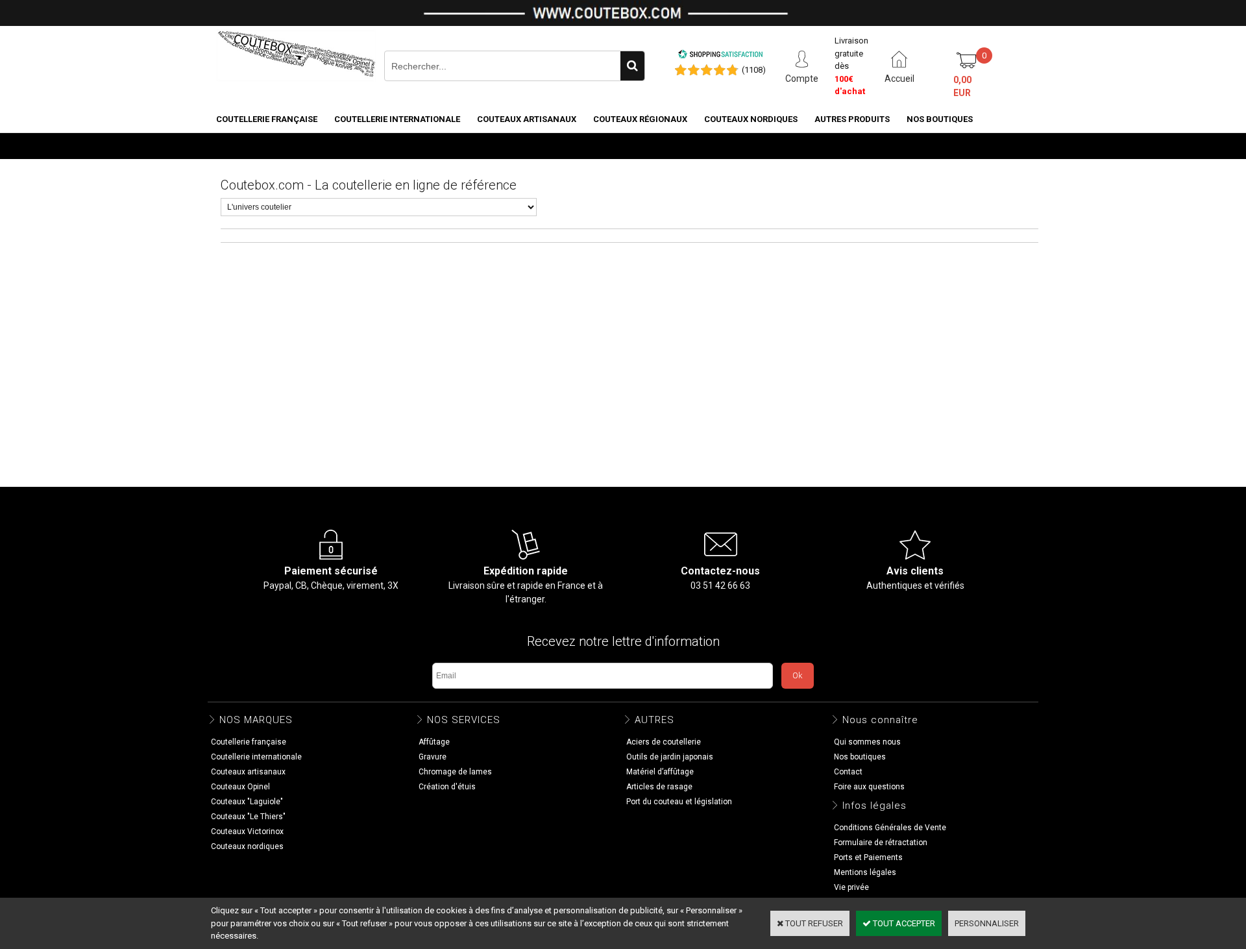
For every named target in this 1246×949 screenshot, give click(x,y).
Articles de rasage (659, 786)
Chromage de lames (455, 771)
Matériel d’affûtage (660, 771)
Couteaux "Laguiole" (247, 801)
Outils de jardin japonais (669, 756)
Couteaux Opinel (240, 786)
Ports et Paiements (868, 857)
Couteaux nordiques (751, 119)
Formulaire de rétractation (880, 842)
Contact (848, 771)
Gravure (432, 756)
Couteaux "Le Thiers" (248, 816)
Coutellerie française (266, 119)
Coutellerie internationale (397, 119)
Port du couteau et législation (679, 801)
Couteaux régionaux (640, 119)
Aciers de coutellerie (663, 741)
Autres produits (852, 119)
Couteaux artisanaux (526, 119)
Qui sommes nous (867, 741)
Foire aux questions (869, 786)
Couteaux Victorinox (247, 831)
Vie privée (851, 887)
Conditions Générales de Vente (890, 827)
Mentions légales (865, 872)
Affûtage (434, 741)
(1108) (754, 70)
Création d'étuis (447, 786)
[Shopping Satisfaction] (720, 56)
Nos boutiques (940, 119)
